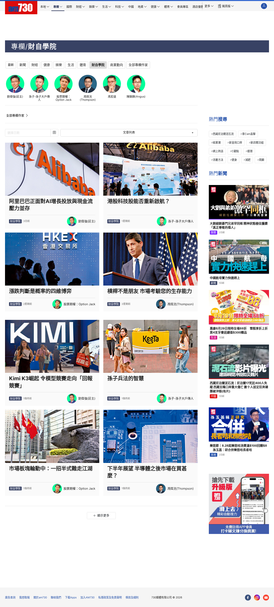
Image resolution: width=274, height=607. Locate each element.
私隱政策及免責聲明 (110, 597)
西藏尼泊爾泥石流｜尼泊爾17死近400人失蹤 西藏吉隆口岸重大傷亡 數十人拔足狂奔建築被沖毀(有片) (239, 387)
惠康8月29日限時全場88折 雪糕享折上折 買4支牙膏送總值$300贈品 (239, 330)
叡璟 (250, 151)
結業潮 (217, 142)
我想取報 (24, 597)
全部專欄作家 (15, 115)
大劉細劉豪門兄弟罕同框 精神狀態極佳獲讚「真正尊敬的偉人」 (239, 225)
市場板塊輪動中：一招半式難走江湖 (50, 468)
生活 (213, 337)
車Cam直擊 (249, 133)
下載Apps (71, 597)
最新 (11, 64)
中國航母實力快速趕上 (225, 278)
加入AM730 (87, 597)
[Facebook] (248, 598)
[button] (209, 6)
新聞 (213, 283)
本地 (213, 454)
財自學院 (15, 221)
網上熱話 (218, 151)
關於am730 (40, 597)
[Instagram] (257, 598)
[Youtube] (266, 598)
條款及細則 (132, 597)
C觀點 (235, 151)
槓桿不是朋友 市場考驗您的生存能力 (149, 291)
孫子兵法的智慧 (125, 378)
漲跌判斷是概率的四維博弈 (40, 291)
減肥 (248, 159)
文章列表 (129, 132)
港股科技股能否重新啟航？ (138, 201)
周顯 (261, 159)
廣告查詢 (10, 597)
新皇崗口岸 (235, 142)
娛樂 (213, 232)
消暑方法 (218, 159)
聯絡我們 (56, 597)
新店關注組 (257, 142)
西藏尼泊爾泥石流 (223, 133)
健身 (234, 159)
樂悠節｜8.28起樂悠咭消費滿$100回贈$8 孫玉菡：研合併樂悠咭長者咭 (238, 447)
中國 (213, 396)
